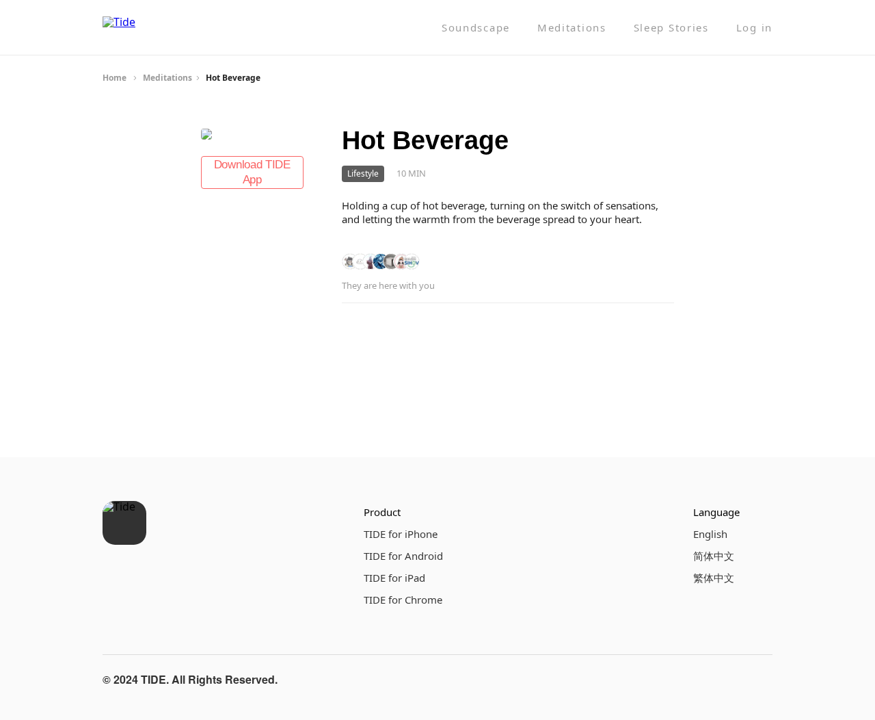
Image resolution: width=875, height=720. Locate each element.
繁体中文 (713, 577)
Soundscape (476, 28)
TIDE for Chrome (403, 599)
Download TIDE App (252, 172)
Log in (754, 28)
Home (114, 77)
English (710, 534)
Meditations (571, 28)
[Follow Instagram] (726, 679)
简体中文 (713, 556)
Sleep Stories (671, 28)
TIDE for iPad (394, 577)
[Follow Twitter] (758, 679)
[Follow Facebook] (693, 679)
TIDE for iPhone (401, 534)
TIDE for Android (403, 556)
